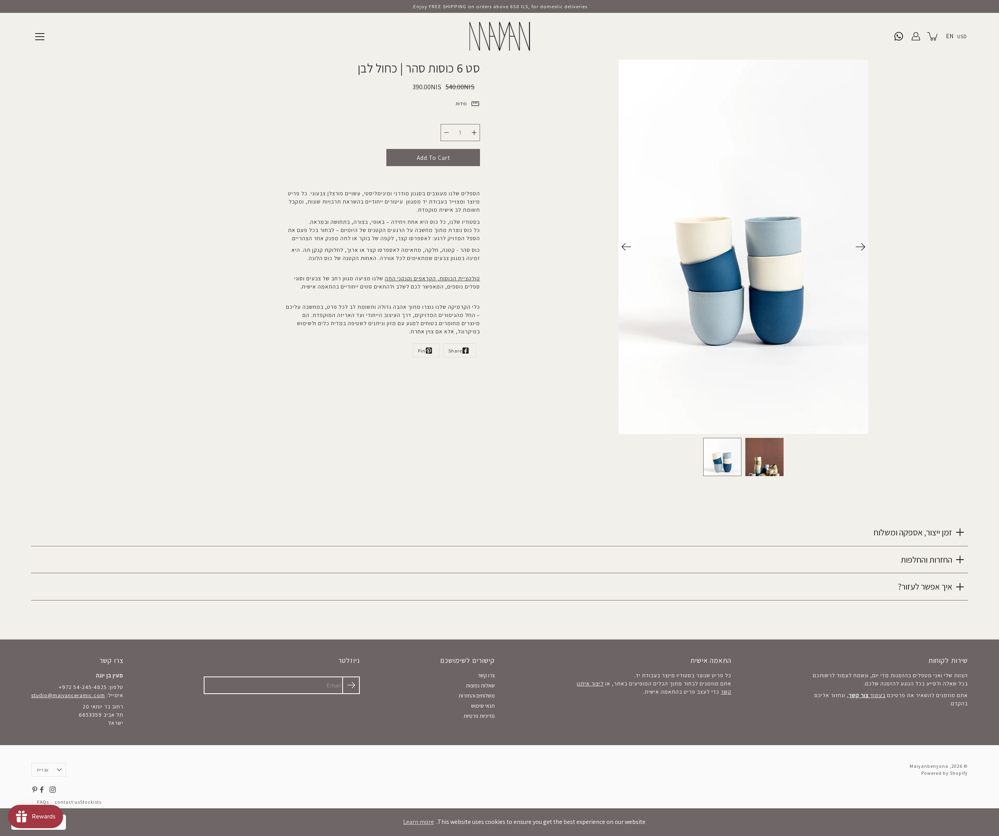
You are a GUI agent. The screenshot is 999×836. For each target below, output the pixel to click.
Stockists (90, 802)
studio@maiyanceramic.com (68, 695)
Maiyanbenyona (929, 766)
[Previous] (626, 247)
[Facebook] (41, 789)
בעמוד (867, 695)
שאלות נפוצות (480, 685)
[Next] (860, 247)
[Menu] (39, 36)
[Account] (916, 36)
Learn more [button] (418, 822)
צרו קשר (486, 675)
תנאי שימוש (483, 705)
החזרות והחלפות (926, 559)
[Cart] (933, 36)
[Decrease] (446, 132)
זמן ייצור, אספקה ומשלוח (913, 532)
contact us (67, 802)
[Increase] (474, 132)
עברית (42, 769)
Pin (421, 351)
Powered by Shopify (944, 773)
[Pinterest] (34, 789)
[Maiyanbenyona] (499, 36)
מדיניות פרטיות (479, 715)
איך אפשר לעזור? (925, 586)
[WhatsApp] (898, 36)
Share (455, 351)
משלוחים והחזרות (477, 695)
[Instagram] (52, 789)
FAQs (43, 802)
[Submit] (351, 685)
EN (949, 36)
